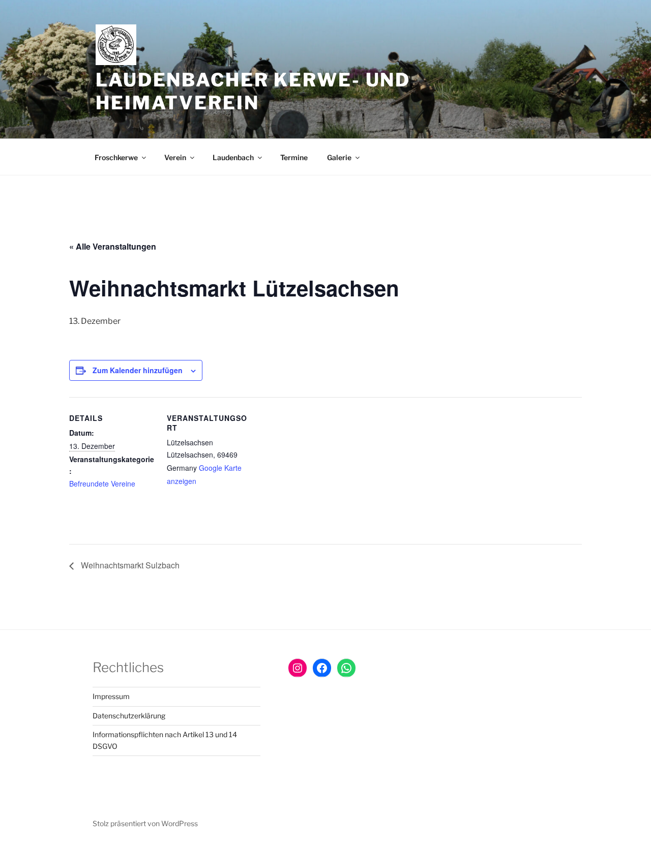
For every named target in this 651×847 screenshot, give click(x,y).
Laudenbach (233, 157)
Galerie (339, 157)
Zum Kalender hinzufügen (138, 370)
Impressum (111, 696)
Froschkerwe (116, 157)
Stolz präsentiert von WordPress (145, 823)
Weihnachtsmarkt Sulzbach (129, 565)
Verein (175, 157)
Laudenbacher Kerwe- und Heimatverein (253, 91)
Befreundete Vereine (102, 483)
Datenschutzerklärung (129, 715)
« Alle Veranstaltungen (112, 246)
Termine (294, 157)
